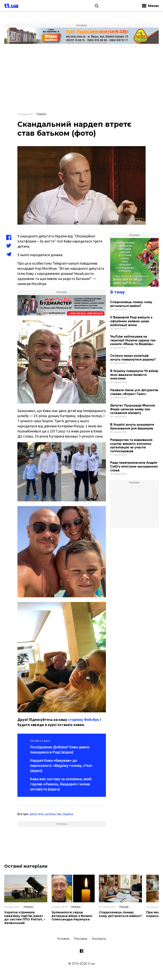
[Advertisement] (81, 77)
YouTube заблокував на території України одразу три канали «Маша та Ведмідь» (133, 340)
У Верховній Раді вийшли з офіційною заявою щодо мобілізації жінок (131, 321)
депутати (36, 814)
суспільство (52, 814)
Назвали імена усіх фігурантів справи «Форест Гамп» (134, 392)
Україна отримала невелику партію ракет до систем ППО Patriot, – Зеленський (24, 918)
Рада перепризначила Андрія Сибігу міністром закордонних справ (134, 466)
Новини (41, 114)
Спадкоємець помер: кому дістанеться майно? (131, 304)
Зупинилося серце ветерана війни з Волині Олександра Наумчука (72, 916)
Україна (68, 814)
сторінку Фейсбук (83, 720)
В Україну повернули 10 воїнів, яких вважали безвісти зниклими (134, 374)
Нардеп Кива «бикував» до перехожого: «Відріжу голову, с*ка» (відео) (61, 765)
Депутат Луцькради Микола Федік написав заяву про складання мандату (132, 409)
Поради (123, 907)
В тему (117, 291)
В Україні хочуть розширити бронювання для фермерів (132, 426)
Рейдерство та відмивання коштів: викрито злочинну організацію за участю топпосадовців (131, 445)
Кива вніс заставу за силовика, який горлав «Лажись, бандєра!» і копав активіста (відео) (60, 784)
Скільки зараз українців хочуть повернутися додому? (133, 357)
